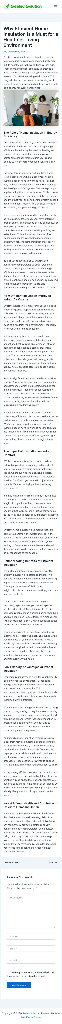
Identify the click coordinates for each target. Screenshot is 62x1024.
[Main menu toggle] (55, 6)
